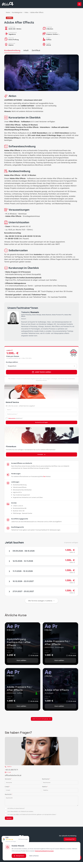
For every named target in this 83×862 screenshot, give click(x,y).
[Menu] (79, 4)
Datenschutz (11, 418)
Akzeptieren (20, 856)
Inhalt (26, 50)
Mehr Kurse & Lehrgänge (40, 719)
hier (44, 477)
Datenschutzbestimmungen (44, 851)
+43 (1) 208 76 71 (11, 770)
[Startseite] (8, 4)
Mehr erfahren (34, 856)
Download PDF (70, 839)
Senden (9, 818)
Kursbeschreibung (12, 50)
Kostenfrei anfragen (41, 422)
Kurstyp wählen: (12, 362)
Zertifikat (36, 50)
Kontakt (40, 454)
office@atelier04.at (13, 775)
